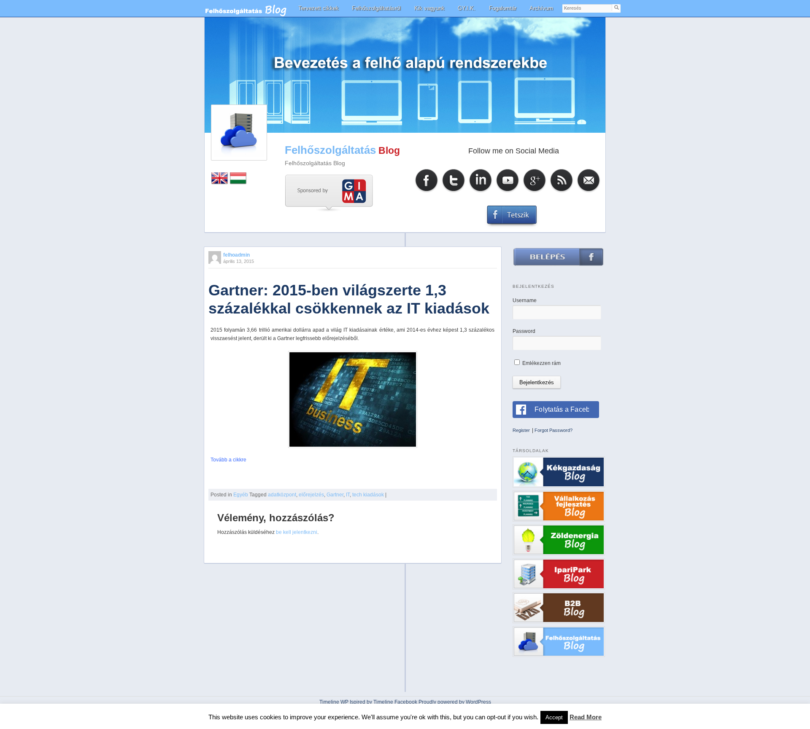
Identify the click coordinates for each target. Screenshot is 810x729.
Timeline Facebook (395, 702)
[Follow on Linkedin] (480, 191)
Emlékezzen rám (541, 363)
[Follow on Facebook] (426, 191)
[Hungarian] (238, 183)
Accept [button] (554, 717)
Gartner (335, 495)
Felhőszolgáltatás (330, 150)
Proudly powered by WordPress (454, 702)
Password (524, 331)
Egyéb (240, 495)
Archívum (541, 8)
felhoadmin (236, 255)
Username (525, 300)
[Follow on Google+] (534, 191)
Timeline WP (333, 702)
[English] (219, 183)
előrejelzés (311, 495)
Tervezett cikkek (318, 8)
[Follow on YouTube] (507, 191)
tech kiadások (368, 495)
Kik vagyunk (429, 8)
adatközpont (282, 495)
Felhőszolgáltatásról (376, 8)
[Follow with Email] (588, 191)
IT (348, 495)
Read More (586, 717)
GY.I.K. (466, 8)
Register (521, 430)
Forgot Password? (553, 430)
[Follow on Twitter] (453, 191)
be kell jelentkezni (296, 532)
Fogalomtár (502, 8)
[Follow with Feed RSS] (561, 191)
